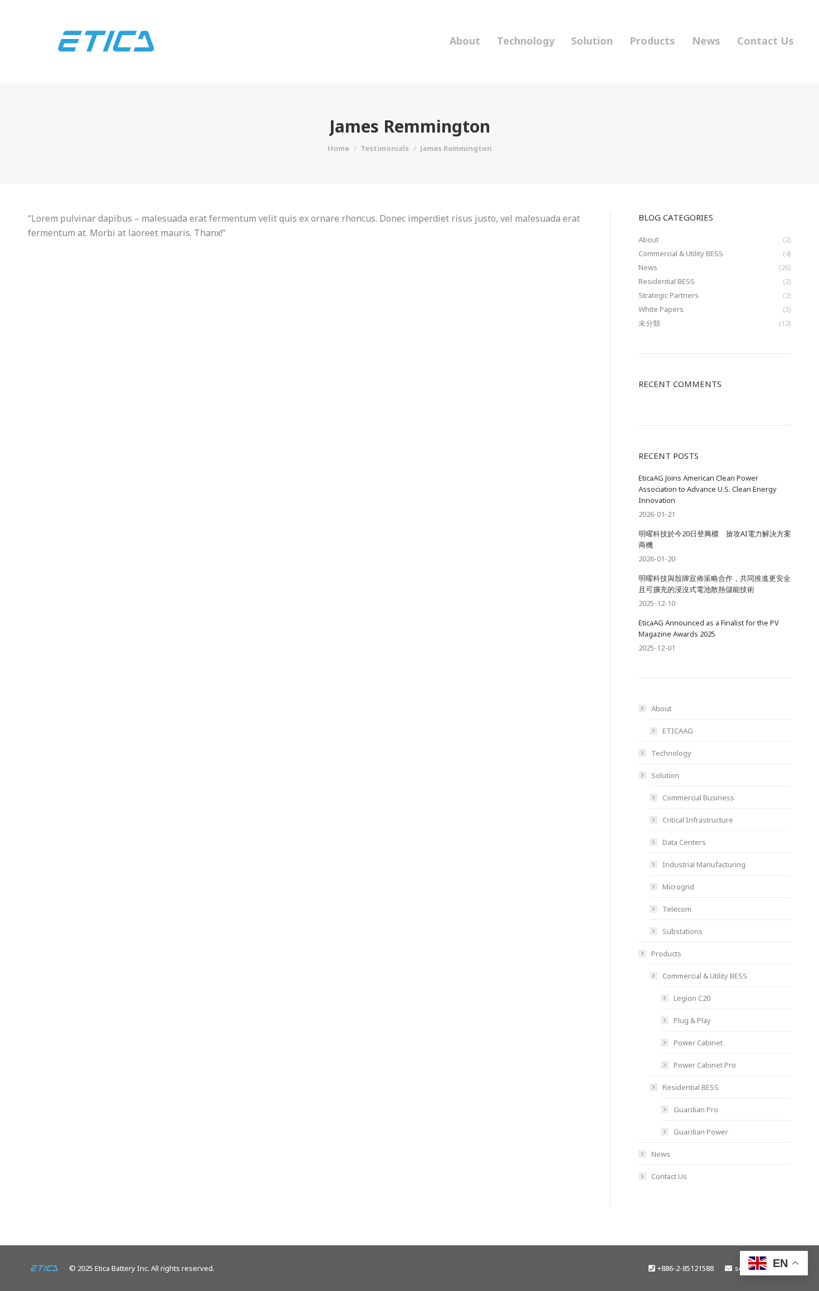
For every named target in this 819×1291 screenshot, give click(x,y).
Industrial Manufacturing (703, 864)
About (661, 708)
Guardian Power (701, 1132)
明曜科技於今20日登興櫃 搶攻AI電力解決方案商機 (714, 539)
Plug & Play (692, 1020)
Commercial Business (698, 798)
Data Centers (684, 842)
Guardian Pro (696, 1109)
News (660, 1154)
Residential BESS (690, 1087)
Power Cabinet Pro (705, 1065)
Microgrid (678, 887)
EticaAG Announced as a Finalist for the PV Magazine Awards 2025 (708, 628)
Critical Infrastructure (697, 820)
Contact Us (669, 1176)
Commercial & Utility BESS (704, 976)
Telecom (676, 909)
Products (666, 953)
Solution (665, 775)
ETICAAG (677, 731)
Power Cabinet (698, 1043)
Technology (671, 753)
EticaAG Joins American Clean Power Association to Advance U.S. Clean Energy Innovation (707, 489)
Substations (682, 931)
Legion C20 (692, 998)
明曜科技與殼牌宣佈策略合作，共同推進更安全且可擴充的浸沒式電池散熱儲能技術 (714, 583)
